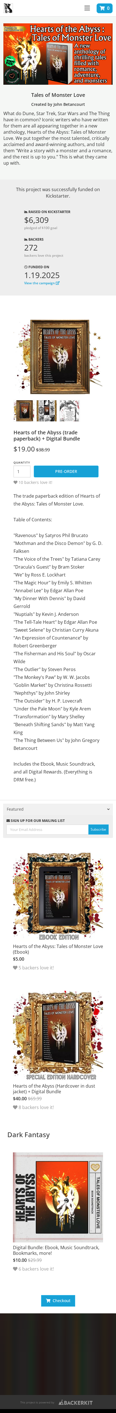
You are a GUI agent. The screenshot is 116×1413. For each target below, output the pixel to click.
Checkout (60, 1300)
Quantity (22, 462)
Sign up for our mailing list (37, 820)
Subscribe (98, 829)
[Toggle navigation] (87, 8)
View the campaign (40, 283)
